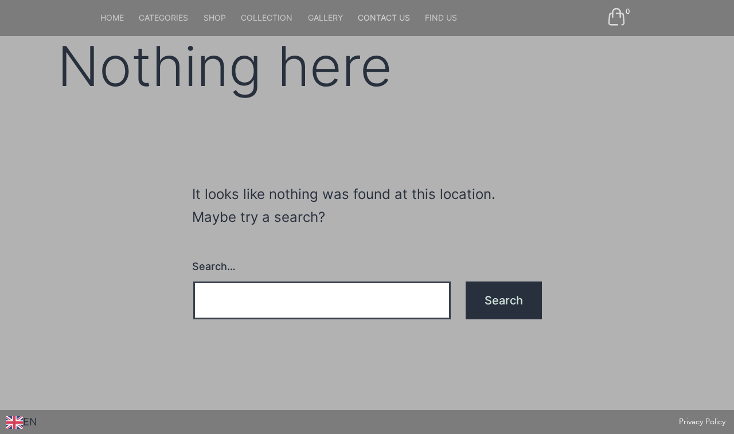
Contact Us (384, 17)
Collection (266, 17)
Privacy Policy (702, 421)
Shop (215, 17)
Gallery (325, 17)
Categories (163, 17)
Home (112, 17)
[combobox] (21, 422)
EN (30, 422)
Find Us (441, 17)
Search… (214, 266)
